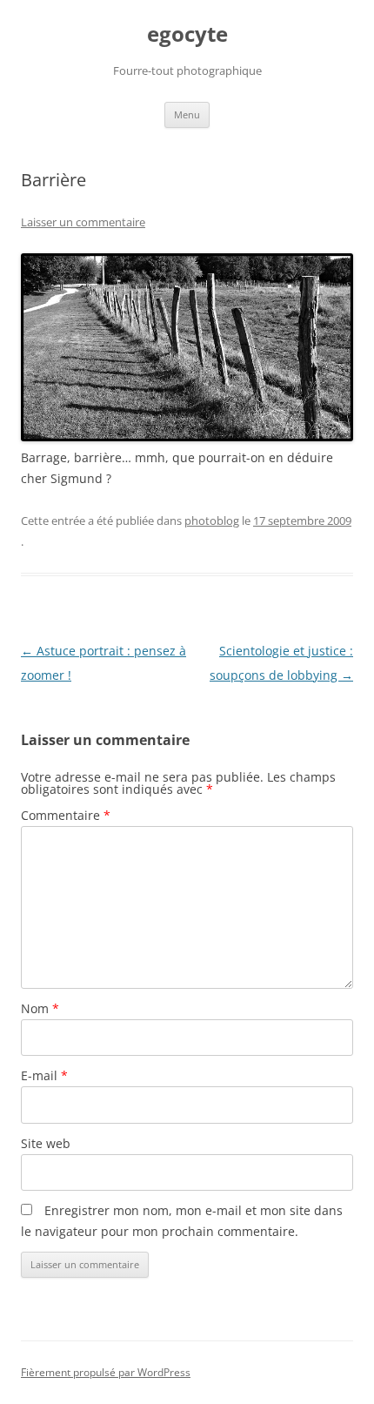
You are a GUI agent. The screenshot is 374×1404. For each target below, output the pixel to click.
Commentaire (65, 815)
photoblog (211, 520)
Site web (45, 1143)
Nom (40, 1008)
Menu (187, 114)
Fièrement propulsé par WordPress (105, 1372)
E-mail (44, 1075)
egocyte (187, 34)
